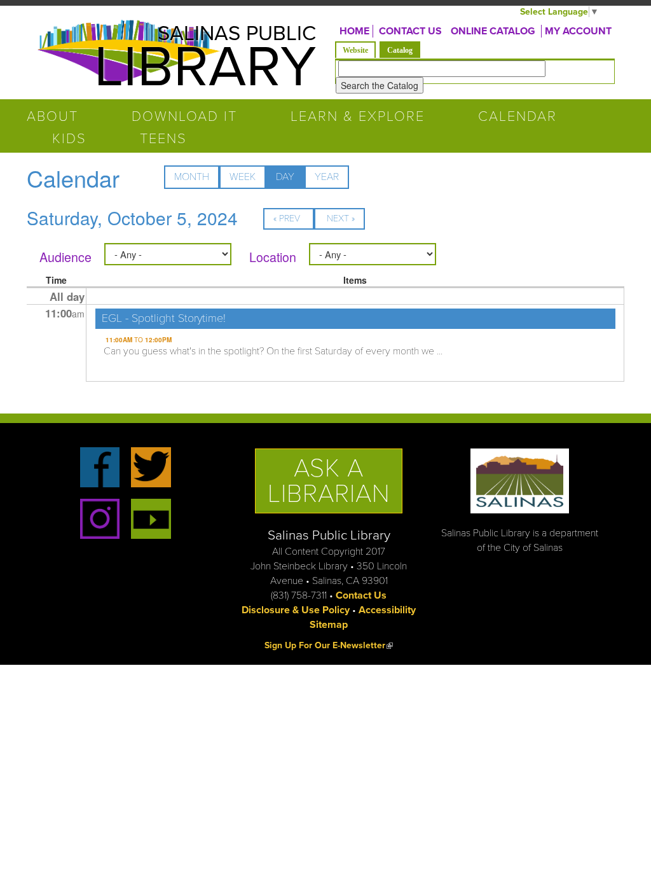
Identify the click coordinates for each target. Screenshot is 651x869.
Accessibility (387, 610)
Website (355, 50)
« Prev (286, 218)
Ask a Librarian (329, 481)
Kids (69, 138)
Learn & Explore (358, 116)
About (52, 116)
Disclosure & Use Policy (296, 610)
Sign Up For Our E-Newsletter (328, 645)
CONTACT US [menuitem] (410, 31)
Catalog (403, 50)
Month (191, 176)
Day (290, 179)
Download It (184, 116)
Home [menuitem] (354, 31)
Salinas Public (237, 33)
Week (243, 176)
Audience (65, 257)
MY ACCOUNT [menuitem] (578, 31)
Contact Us (361, 595)
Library (205, 67)
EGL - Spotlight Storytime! (164, 318)
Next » (341, 218)
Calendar (517, 116)
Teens (163, 138)
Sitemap (329, 624)
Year (327, 176)
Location (272, 257)
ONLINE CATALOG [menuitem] (493, 31)
